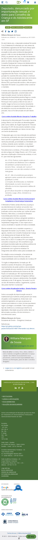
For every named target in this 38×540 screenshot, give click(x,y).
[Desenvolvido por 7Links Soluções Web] (19, 538)
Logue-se (8, 368)
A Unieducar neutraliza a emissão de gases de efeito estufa (5, 502)
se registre (18, 368)
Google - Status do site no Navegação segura (7, 488)
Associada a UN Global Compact (10, 521)
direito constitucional (17, 27)
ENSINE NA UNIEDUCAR (8, 472)
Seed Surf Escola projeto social (13, 502)
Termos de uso (11, 533)
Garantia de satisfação (18, 488)
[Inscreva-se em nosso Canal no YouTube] (22, 388)
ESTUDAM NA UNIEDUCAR (9, 474)
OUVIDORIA (4, 476)
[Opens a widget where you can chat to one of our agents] (31, 536)
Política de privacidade (24, 533)
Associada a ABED (7, 514)
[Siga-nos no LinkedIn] (16, 388)
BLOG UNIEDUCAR (7, 470)
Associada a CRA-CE (17, 514)
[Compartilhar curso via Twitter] (12, 31)
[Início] (19, 2)
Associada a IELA (25, 514)
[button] (2, 2)
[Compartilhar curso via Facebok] (6, 31)
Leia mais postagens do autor (22, 346)
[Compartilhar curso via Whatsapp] (16, 31)
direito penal (28, 27)
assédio (8, 27)
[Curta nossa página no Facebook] (19, 388)
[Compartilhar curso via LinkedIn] (9, 31)
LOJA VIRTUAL (5, 468)
